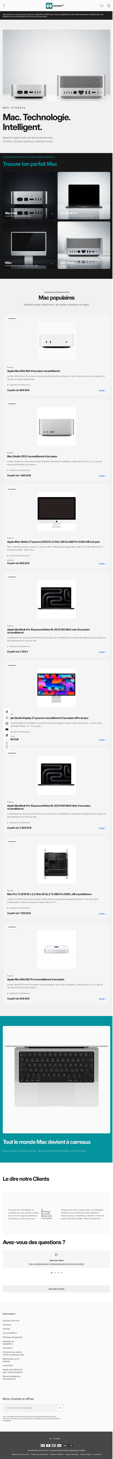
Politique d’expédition (72, 1454)
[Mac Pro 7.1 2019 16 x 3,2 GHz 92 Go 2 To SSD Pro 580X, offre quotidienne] (56, 864)
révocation (8, 1348)
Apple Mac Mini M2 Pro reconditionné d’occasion (35, 979)
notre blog (8, 1365)
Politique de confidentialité (39, 1454)
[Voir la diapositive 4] (61, 1272)
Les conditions (10, 1333)
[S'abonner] (59, 1408)
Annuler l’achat (56, 1289)
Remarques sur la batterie (11, 1360)
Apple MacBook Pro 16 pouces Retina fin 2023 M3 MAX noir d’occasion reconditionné (48, 631)
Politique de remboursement (20, 1454)
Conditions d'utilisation (56, 1454)
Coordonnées (97, 1454)
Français (56, 1439)
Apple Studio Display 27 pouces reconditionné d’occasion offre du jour (47, 717)
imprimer (7, 1324)
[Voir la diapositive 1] (51, 1272)
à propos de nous (11, 1320)
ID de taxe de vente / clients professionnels (13, 1353)
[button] (6, 745)
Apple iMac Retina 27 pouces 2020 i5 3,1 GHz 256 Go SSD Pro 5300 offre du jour (53, 541)
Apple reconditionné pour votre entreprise (13, 1370)
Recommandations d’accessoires (12, 1377)
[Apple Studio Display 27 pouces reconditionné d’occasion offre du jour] (56, 688)
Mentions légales (85, 1454)
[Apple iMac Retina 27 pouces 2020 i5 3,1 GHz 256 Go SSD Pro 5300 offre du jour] (56, 511)
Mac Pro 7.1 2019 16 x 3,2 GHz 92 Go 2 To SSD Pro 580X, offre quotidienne (49, 894)
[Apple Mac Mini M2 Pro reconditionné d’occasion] (56, 949)
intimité (6, 1329)
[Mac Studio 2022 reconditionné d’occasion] (56, 426)
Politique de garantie (12, 1337)
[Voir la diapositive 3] (58, 1272)
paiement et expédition (8, 1342)
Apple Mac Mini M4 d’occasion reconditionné (33, 371)
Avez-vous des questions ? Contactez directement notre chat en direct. (56, 1264)
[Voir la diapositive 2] (55, 1272)
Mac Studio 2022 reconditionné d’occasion (32, 456)
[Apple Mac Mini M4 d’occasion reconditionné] (56, 341)
